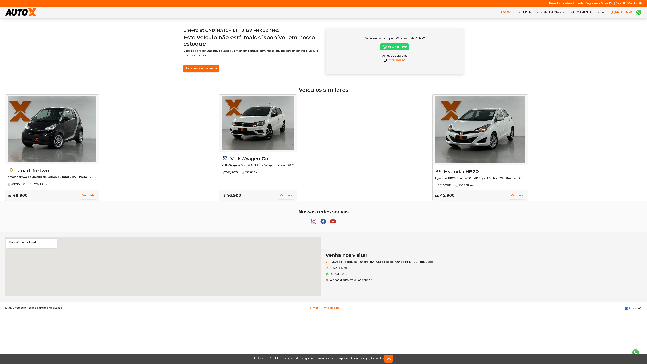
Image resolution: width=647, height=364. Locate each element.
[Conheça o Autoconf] (633, 308)
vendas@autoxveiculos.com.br (350, 280)
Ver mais (88, 195)
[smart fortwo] (52, 129)
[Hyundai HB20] (480, 130)
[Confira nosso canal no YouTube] (333, 219)
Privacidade (331, 307)
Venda (550, 12)
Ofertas (526, 12)
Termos (313, 307)
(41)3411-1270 (396, 60)
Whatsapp (639, 12)
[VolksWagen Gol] (258, 123)
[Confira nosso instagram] (314, 219)
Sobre (601, 12)
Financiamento (580, 12)
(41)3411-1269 (397, 46)
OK (389, 358)
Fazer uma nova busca (201, 68)
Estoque (508, 12)
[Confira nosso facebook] (323, 219)
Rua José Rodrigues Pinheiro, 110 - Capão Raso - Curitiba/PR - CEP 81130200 (381, 261)
